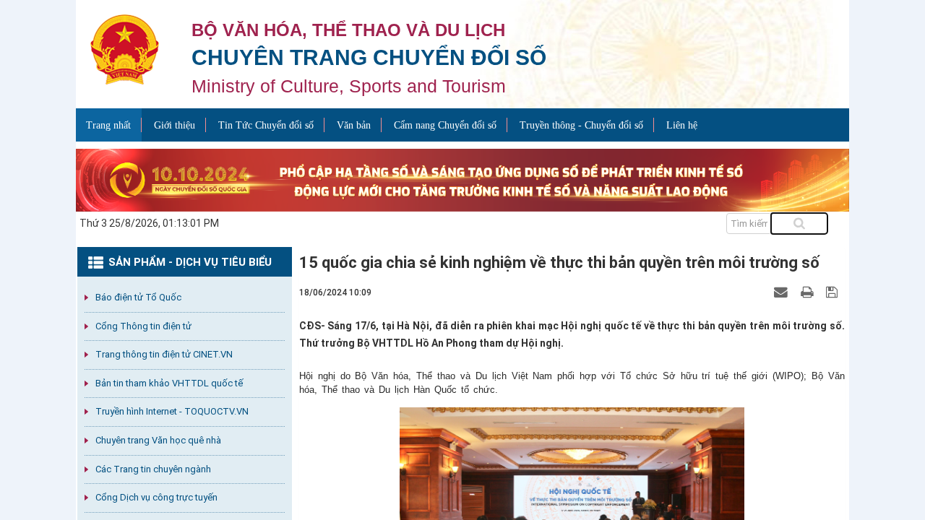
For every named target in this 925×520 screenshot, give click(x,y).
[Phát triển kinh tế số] (462, 179)
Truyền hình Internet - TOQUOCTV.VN (172, 411)
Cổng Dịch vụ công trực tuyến (156, 497)
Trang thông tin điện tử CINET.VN (164, 354)
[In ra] (809, 292)
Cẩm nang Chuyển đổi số (445, 125)
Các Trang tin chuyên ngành (153, 469)
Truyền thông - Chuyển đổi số (581, 125)
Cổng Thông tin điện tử (143, 326)
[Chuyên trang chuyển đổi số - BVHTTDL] (124, 48)
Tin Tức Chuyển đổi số (266, 125)
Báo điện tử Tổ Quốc (138, 297)
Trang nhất (108, 125)
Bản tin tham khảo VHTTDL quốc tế (169, 383)
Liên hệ (681, 125)
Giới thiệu (174, 125)
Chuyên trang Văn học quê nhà (158, 440)
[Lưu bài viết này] (833, 292)
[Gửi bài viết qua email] (782, 292)
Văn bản (354, 125)
